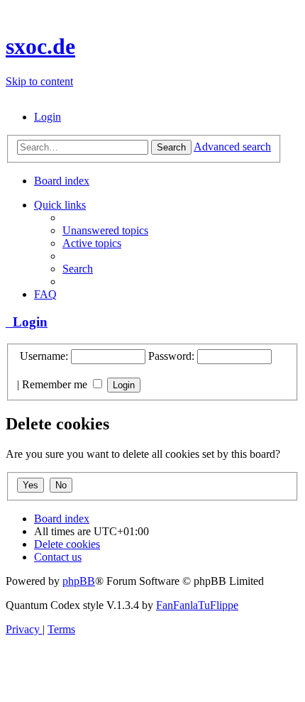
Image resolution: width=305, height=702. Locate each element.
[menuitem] (47, 117)
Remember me (56, 384)
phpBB (78, 581)
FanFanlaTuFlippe (197, 605)
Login (27, 321)
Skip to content (39, 81)
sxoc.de (40, 46)
